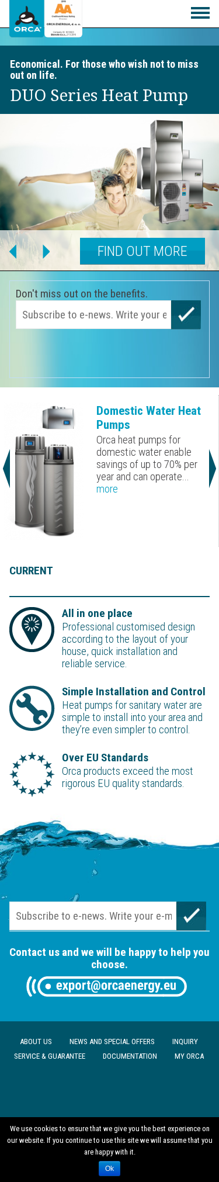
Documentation (130, 1056)
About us (36, 1041)
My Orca (189, 1056)
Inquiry (185, 1041)
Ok (109, 1168)
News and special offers (112, 1041)
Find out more (142, 251)
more (107, 488)
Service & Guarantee (49, 1056)
